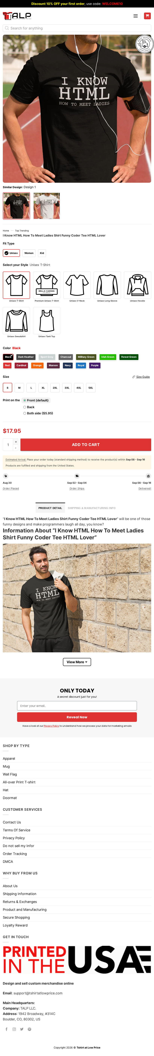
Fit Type (8, 243)
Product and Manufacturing (25, 910)
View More (75, 662)
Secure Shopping (16, 917)
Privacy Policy (51, 725)
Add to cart (86, 444)
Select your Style (15, 265)
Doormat (10, 798)
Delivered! (145, 488)
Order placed (11, 488)
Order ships (77, 488)
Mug (6, 766)
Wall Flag (10, 774)
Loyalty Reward (15, 925)
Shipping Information (19, 894)
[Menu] (135, 16)
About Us (10, 886)
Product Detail (50, 508)
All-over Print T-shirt (19, 782)
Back (30, 407)
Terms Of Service (16, 830)
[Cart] (147, 16)
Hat (5, 790)
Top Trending (22, 230)
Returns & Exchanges (20, 902)
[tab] (50, 508)
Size (76, 377)
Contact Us (12, 822)
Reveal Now (77, 717)
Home (6, 230)
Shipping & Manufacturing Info (92, 508)
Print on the (11, 400)
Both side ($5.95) (40, 413)
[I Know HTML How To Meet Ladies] (46, 205)
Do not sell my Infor (18, 846)
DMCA (8, 862)
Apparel (9, 758)
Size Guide (143, 377)
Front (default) (38, 400)
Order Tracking (15, 854)
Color (7, 348)
